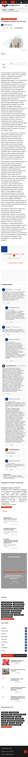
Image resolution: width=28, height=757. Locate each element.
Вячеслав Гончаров (18, 606)
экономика (19, 722)
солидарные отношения (7, 716)
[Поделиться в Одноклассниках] (5, 57)
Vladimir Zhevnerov (13, 254)
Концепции (4, 647)
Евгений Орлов (5, 610)
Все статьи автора (6, 507)
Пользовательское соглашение (7, 751)
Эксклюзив (13, 19)
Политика (4, 628)
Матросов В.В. (5, 612)
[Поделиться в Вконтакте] (8, 57)
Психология (4, 631)
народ (3, 720)
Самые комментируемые (20, 655)
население (4, 722)
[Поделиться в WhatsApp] (16, 57)
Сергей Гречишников (7, 614)
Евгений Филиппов (16, 610)
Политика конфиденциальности (7, 754)
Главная (4, 9)
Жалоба (11, 322)
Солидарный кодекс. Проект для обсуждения (17, 679)
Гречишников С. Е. (19, 608)
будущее (18, 716)
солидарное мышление (7, 718)
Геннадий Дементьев (7, 608)
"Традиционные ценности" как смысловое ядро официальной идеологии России (17, 698)
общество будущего (7, 714)
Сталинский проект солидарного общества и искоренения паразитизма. (18, 689)
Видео (3, 645)
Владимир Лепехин (6, 606)
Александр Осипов (6, 602)
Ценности (4, 633)
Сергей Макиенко (11, 365)
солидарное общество (19, 714)
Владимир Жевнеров (18, 604)
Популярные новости (8, 655)
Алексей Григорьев (18, 602)
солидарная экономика (14, 724)
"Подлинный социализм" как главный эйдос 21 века (17, 661)
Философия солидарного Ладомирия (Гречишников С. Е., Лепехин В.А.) (14, 577)
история (12, 722)
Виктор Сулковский (6, 604)
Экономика (11, 9)
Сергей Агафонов (15, 612)
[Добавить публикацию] (13, 2)
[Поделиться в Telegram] (12, 57)
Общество (4, 639)
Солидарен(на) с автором (15, 263)
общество (4, 712)
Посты (4, 511)
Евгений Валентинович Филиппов (15, 720)
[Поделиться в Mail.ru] (20, 57)
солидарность (19, 718)
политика (4, 724)
